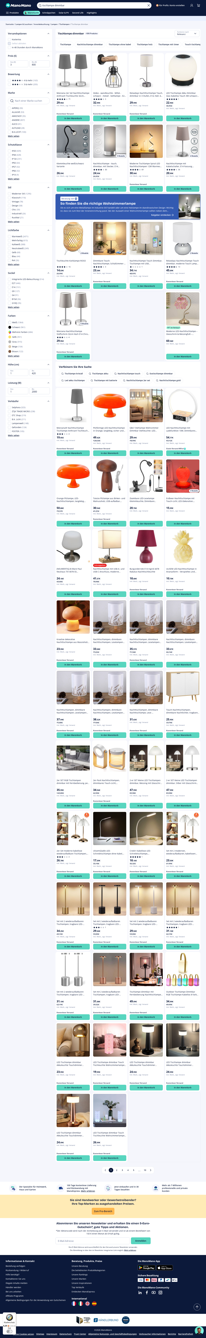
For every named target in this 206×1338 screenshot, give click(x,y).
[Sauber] (148, 5)
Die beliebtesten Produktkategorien (88, 1270)
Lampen (54, 24)
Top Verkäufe (78, 1287)
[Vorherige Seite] (105, 1170)
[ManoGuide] (199, 1330)
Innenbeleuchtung (41, 24)
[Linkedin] (140, 1292)
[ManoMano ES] (94, 1303)
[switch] (9, 1331)
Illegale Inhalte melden (16, 1283)
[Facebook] (147, 1292)
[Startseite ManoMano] (19, 5)
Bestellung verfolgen (15, 1266)
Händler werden (13, 1287)
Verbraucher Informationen (152, 1334)
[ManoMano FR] (74, 1303)
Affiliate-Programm (15, 1296)
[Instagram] (160, 1292)
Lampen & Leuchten (23, 24)
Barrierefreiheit (185, 1334)
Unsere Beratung (80, 1266)
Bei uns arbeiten (13, 1291)
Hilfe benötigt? (12, 1274)
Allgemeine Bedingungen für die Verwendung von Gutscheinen (36, 1300)
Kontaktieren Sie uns (15, 1278)
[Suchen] (40, 5)
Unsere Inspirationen (82, 1283)
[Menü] (14, 1314)
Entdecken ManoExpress (83, 1291)
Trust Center (80, 1334)
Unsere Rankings (80, 1274)
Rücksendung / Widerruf (17, 1270)
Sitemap (40, 1334)
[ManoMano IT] (80, 1303)
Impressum (51, 1334)
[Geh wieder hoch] (197, 1307)
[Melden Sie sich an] (192, 5)
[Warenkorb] (198, 5)
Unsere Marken (79, 1278)
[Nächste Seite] (150, 1170)
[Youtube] (153, 1292)
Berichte (172, 1334)
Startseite (10, 24)
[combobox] (187, 33)
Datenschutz (65, 1334)
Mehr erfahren (130, 1250)
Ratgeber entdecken (161, 215)
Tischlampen (64, 24)
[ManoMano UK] (87, 1303)
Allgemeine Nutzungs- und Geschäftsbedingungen (112, 1334)
